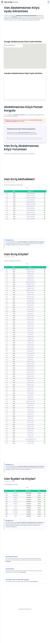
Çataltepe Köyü (30, 303)
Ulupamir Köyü (30, 422)
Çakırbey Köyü (30, 298)
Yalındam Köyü (30, 426)
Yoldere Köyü (30, 435)
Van (7, 193)
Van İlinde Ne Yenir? (11, 556)
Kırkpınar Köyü (30, 380)
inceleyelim (8, 561)
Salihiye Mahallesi (31, 212)
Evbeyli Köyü (30, 334)
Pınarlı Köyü (30, 399)
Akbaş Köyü (30, 275)
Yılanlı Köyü (30, 432)
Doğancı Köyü (30, 322)
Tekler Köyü (30, 418)
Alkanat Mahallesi (30, 193)
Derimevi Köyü (30, 317)
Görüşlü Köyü (30, 342)
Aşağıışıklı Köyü (30, 288)
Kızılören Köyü (30, 382)
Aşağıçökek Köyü (30, 284)
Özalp (15, 514)
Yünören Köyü (30, 443)
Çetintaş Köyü (30, 305)
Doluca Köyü (30, 324)
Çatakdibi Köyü (30, 301)
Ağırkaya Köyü (30, 273)
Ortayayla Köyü (30, 393)
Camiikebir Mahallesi (31, 197)
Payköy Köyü (30, 397)
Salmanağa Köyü (30, 403)
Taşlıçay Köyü (30, 416)
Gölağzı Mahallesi (30, 202)
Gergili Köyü (30, 338)
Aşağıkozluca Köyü (30, 290)
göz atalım (23, 572)
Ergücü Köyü (30, 332)
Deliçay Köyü (30, 313)
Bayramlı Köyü (30, 292)
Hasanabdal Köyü (30, 353)
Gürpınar (15, 510)
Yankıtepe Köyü (30, 428)
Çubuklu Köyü (30, 311)
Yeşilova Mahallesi (30, 218)
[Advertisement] (25, 30)
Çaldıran (15, 499)
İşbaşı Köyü (30, 359)
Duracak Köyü (30, 326)
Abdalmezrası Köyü (30, 269)
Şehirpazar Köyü (30, 407)
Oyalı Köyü (30, 395)
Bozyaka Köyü (30, 294)
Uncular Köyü (30, 424)
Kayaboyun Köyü (30, 372)
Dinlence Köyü (30, 319)
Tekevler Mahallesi (30, 214)
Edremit (15, 503)
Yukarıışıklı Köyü (30, 441)
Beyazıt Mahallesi (31, 195)
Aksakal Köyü (30, 280)
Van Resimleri (9, 569)
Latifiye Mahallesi (31, 208)
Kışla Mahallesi (30, 206)
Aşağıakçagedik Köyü (30, 282)
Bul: (27, 188)
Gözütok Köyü (30, 345)
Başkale (15, 497)
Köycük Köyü (30, 386)
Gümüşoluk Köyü (30, 349)
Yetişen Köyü (30, 430)
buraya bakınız (34, 581)
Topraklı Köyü (30, 420)
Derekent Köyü (30, 315)
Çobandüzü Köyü (30, 309)
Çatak (15, 501)
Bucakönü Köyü (30, 296)
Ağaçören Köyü (30, 271)
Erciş (15, 505)
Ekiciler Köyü (30, 330)
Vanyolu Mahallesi (30, 216)
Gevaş (15, 508)
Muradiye (15, 512)
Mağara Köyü (30, 389)
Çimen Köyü (30, 307)
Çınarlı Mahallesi (31, 200)
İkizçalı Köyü (30, 357)
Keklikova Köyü (30, 376)
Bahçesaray (15, 495)
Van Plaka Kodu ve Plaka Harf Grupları (17, 579)
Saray (15, 516)
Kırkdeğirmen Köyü (30, 378)
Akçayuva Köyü (30, 278)
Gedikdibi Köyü (30, 336)
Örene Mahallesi (31, 210)
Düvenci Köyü (30, 328)
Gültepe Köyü (30, 347)
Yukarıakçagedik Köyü (30, 439)
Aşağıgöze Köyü (30, 286)
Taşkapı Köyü (30, 414)
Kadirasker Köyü (30, 361)
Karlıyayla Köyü (30, 368)
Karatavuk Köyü (30, 363)
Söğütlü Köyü (30, 405)
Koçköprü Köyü (30, 384)
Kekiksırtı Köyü (30, 374)
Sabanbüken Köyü (30, 401)
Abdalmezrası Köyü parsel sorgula (12, 18)
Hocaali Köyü (30, 355)
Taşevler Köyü (30, 412)
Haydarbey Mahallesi (31, 204)
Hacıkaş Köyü (30, 351)
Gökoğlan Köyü (30, 340)
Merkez (15, 493)
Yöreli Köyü (30, 437)
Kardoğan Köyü (30, 365)
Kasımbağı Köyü (30, 370)
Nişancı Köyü (30, 391)
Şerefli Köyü (30, 409)
